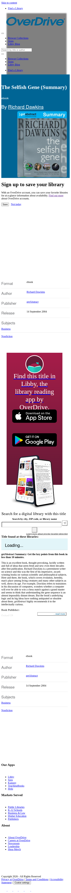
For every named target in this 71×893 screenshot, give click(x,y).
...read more (59, 614)
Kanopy (12, 782)
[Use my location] (64, 523)
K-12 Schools (15, 810)
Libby (11, 776)
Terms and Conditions (36, 879)
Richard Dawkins (26, 106)
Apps (11, 41)
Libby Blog (14, 44)
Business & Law (16, 813)
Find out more (56, 195)
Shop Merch (14, 849)
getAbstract (32, 301)
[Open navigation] (2, 33)
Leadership (13, 846)
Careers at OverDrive (19, 840)
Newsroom (13, 843)
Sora (10, 779)
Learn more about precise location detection (47, 533)
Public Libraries (16, 807)
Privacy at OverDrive (12, 879)
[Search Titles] (2, 53)
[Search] (34, 529)
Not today (16, 204)
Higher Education (17, 816)
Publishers (13, 819)
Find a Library (15, 8)
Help (10, 788)
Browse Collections (18, 38)
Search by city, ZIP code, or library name (34, 519)
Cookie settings (22, 882)
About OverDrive (17, 837)
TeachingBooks (16, 785)
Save (5, 204)
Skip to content (9, 2)
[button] (35, 768)
